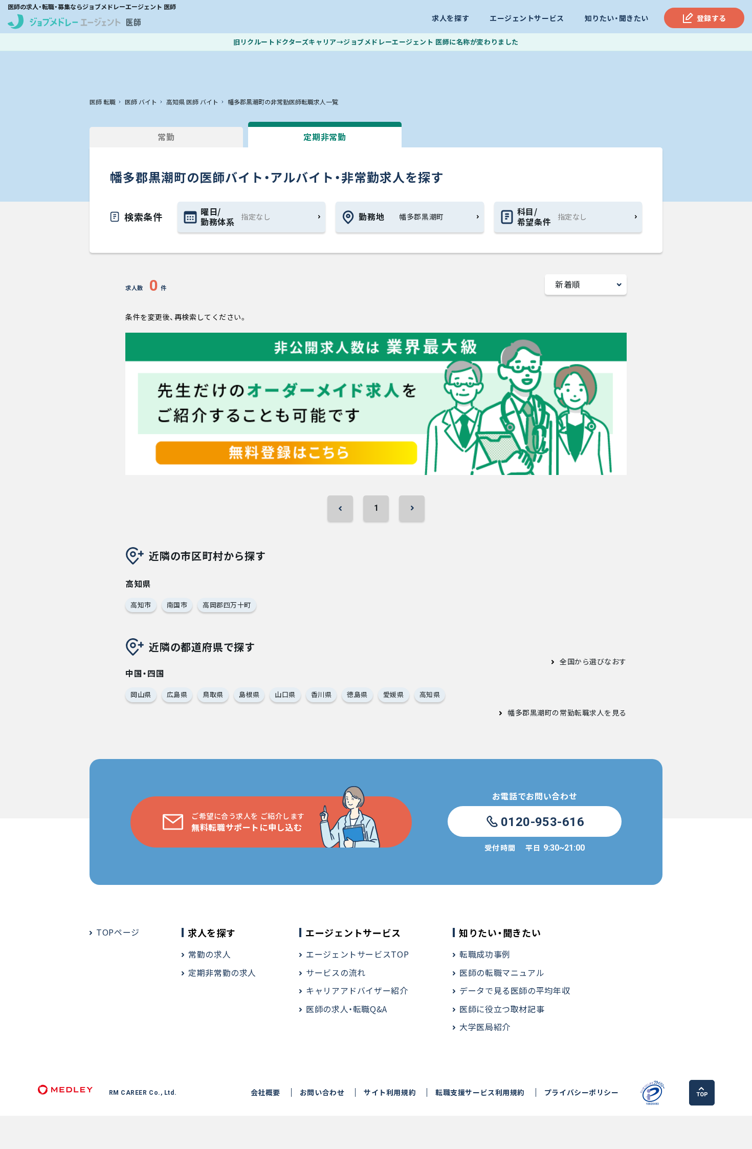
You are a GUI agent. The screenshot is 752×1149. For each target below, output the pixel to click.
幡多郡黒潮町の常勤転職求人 (555, 712)
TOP (702, 1094)
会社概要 (265, 1092)
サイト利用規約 (390, 1092)
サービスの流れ (335, 972)
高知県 (429, 694)
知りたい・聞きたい (617, 18)
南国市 (177, 605)
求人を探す (450, 18)
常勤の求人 (209, 954)
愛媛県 (393, 694)
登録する (711, 18)
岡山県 (140, 694)
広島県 (177, 694)
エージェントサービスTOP (357, 954)
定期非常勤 (324, 137)
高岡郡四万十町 (227, 605)
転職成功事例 (485, 954)
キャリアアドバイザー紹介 (357, 990)
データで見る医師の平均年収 (514, 990)
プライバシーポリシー (581, 1092)
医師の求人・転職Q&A (346, 1009)
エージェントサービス (527, 18)
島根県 (249, 694)
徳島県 (357, 694)
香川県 (321, 694)
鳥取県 (213, 694)
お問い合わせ (322, 1092)
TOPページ (118, 932)
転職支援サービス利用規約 (480, 1092)
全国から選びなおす (593, 661)
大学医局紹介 (485, 1027)
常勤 (166, 137)
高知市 (140, 605)
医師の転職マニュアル (501, 972)
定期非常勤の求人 (222, 972)
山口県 (285, 694)
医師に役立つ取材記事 (501, 1009)
